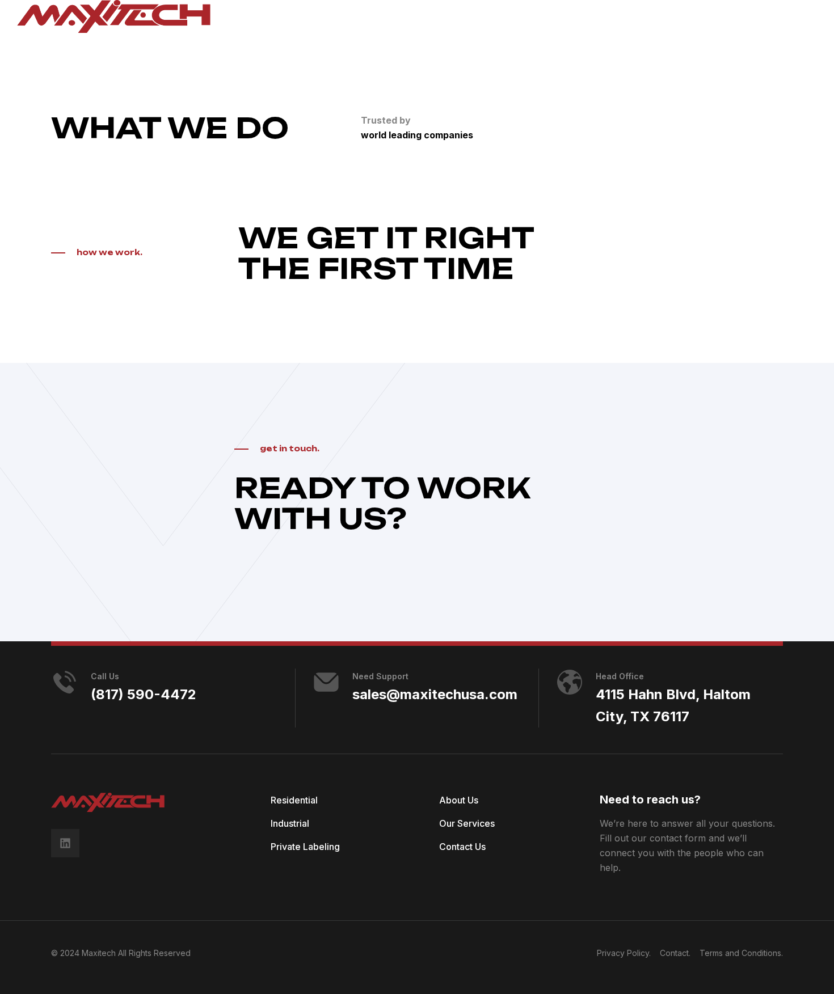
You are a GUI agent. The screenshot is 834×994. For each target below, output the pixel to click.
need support (380, 676)
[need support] (326, 682)
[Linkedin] (65, 843)
